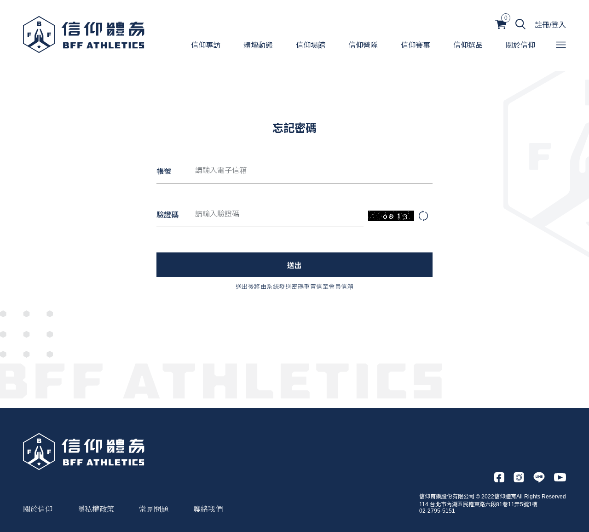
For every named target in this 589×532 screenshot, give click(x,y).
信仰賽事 (415, 45)
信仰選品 (468, 45)
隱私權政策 (95, 509)
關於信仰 (520, 45)
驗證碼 (167, 215)
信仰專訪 (205, 45)
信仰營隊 (363, 45)
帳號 (163, 171)
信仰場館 (310, 45)
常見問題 (153, 509)
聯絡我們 (208, 509)
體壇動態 (258, 45)
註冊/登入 (550, 25)
